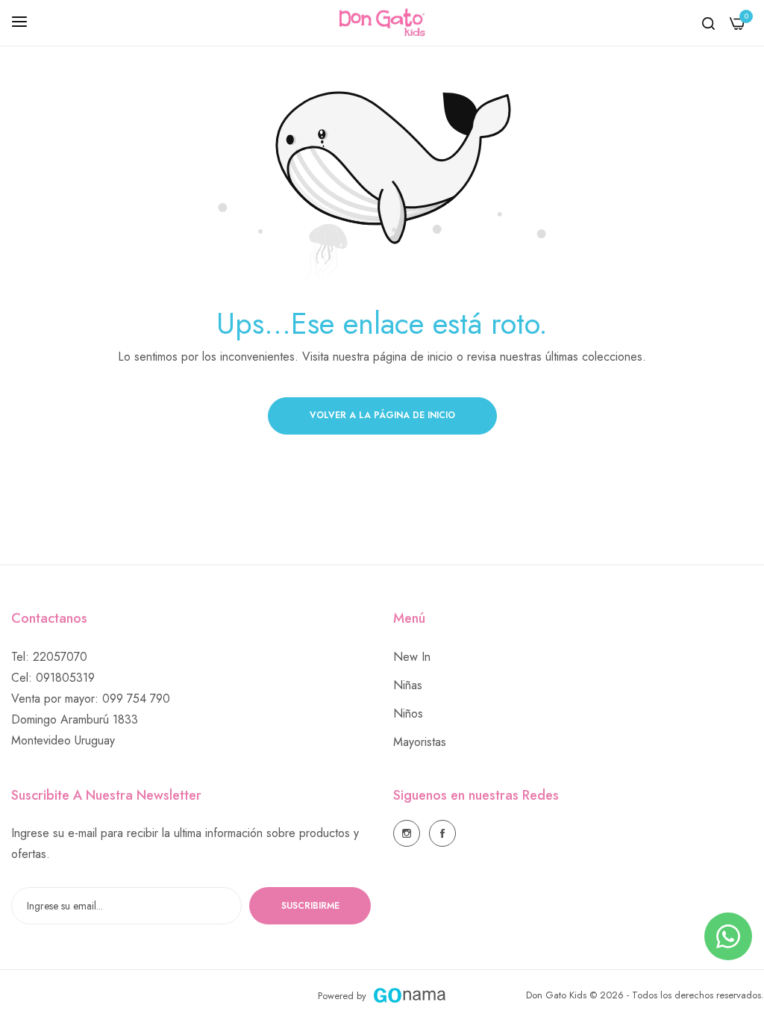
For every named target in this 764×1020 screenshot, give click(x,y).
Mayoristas (419, 741)
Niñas (407, 685)
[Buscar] (708, 23)
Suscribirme (310, 905)
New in (411, 656)
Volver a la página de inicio (382, 415)
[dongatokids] (382, 22)
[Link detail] (406, 833)
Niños (408, 713)
